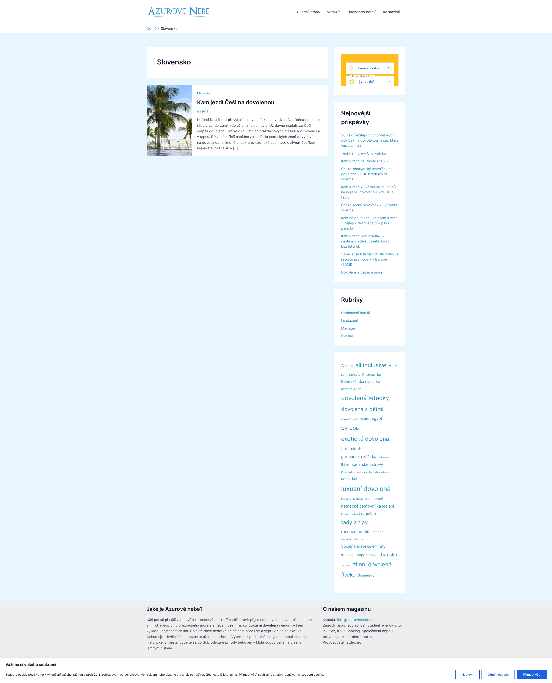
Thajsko (361, 555)
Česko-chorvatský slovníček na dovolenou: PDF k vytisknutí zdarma (366, 174)
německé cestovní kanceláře (368, 506)
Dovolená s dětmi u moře (361, 272)
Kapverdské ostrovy (354, 472)
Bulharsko (353, 375)
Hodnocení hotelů (361, 12)
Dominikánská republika (360, 381)
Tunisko (374, 555)
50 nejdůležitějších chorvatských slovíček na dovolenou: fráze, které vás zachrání (369, 140)
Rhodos (377, 532)
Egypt (377, 418)
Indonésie (383, 457)
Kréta (345, 479)
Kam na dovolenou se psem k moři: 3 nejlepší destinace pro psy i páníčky (369, 223)
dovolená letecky (365, 398)
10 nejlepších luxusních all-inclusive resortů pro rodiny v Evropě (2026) (369, 259)
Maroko (358, 498)
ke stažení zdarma (379, 472)
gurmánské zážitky (358, 456)
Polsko (344, 514)
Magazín (333, 12)
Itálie (345, 464)
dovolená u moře (350, 419)
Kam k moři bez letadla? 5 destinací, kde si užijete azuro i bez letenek (366, 241)
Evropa (350, 428)
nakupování (374, 499)
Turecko (388, 554)
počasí (371, 514)
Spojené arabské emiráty (363, 546)
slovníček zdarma (352, 539)
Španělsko (366, 575)
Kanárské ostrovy (367, 464)
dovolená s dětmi (362, 409)
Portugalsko (357, 514)
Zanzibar (346, 565)
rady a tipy (354, 522)
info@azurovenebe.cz (355, 619)
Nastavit (468, 674)
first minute (352, 448)
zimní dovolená (372, 564)
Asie (393, 365)
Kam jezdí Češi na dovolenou (235, 102)
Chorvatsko (371, 374)
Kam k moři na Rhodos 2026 (364, 161)
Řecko (348, 575)
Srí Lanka (347, 555)
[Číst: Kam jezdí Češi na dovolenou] (169, 120)
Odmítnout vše (498, 674)
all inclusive (370, 365)
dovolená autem (351, 389)
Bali (343, 375)
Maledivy (346, 499)
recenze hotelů (355, 531)
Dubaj (365, 418)
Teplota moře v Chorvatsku (363, 153)
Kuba (356, 479)
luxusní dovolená (366, 488)
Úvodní (347, 336)
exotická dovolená (365, 438)
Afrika (347, 365)
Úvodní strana (308, 12)
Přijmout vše (531, 674)
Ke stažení (391, 12)
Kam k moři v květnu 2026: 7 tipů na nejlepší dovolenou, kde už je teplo (368, 192)
